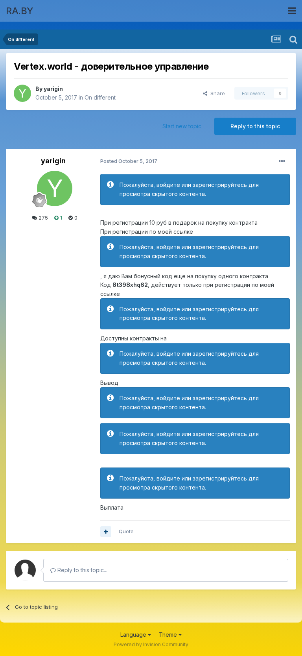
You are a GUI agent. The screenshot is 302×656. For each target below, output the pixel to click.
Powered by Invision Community (151, 644)
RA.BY (19, 11)
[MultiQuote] (105, 531)
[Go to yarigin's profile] (22, 93)
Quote (126, 531)
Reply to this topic (255, 126)
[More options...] (282, 161)
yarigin (53, 88)
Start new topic (181, 126)
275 (42, 217)
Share (216, 93)
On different (100, 97)
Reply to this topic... (81, 570)
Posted (128, 161)
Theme (168, 634)
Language (134, 634)
